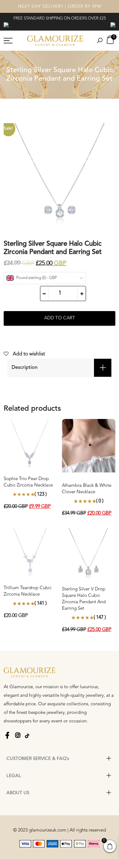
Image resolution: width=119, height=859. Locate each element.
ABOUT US (17, 793)
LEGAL (13, 776)
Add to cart (59, 318)
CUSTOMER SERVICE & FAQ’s (37, 759)
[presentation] (6, 24)
